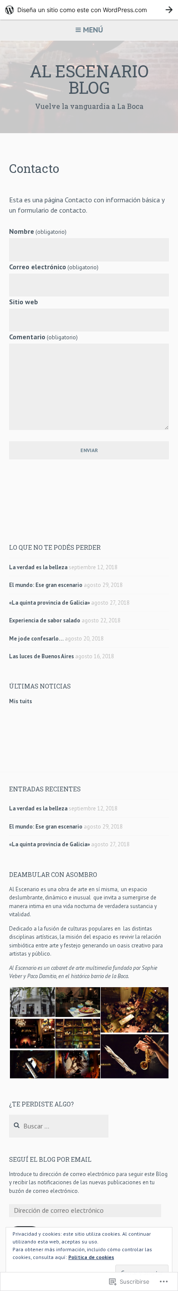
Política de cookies (91, 1257)
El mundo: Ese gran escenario (46, 585)
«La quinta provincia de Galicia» (49, 602)
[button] (31, 1002)
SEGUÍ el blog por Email (50, 1159)
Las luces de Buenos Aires (41, 656)
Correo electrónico (54, 266)
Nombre (38, 231)
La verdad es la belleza (38, 567)
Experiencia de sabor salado (44, 620)
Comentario (43, 336)
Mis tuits (20, 701)
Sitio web (23, 301)
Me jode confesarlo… (36, 638)
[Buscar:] (59, 1126)
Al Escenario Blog (89, 79)
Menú (93, 30)
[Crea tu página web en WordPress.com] (89, 9)
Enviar (89, 450)
